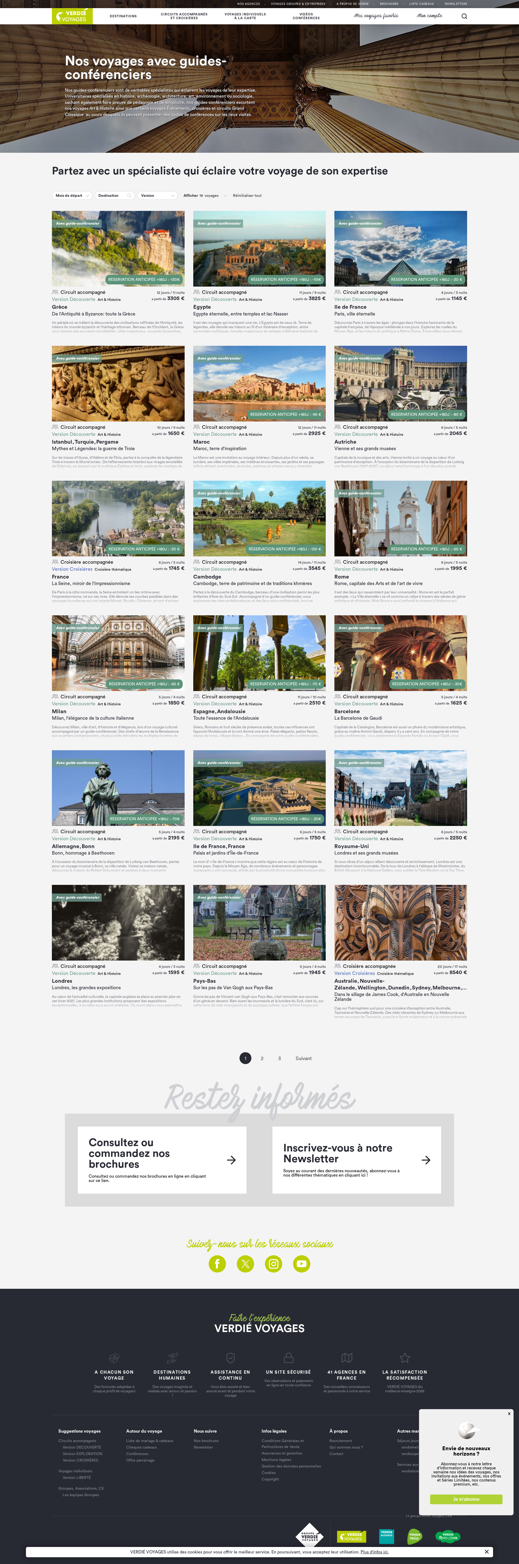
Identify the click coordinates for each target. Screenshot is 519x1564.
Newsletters (456, 4)
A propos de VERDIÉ (353, 4)
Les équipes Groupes (81, 1495)
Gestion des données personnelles (291, 1466)
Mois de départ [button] (69, 196)
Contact (336, 1454)
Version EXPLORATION (82, 1454)
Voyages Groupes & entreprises (298, 4)
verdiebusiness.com (418, 1471)
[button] (88, 195)
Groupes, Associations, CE (81, 1488)
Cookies (269, 1473)
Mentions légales (276, 1460)
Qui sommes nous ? (346, 1447)
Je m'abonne (466, 1499)
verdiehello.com (415, 1447)
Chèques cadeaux (141, 1447)
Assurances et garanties (282, 1453)
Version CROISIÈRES (80, 1460)
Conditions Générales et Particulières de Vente (283, 1444)
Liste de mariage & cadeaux (149, 1441)
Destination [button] (108, 196)
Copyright (270, 1479)
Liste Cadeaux (422, 4)
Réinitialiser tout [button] (247, 196)
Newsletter (203, 1447)
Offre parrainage (140, 1460)
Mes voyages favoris (376, 16)
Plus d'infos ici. (375, 1552)
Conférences (137, 1454)
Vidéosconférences (306, 16)
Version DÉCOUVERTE (82, 1447)
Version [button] (147, 196)
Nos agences (248, 4)
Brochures (389, 4)
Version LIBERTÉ (77, 1478)
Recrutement (341, 1441)
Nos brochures (206, 1441)
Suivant (304, 1058)
